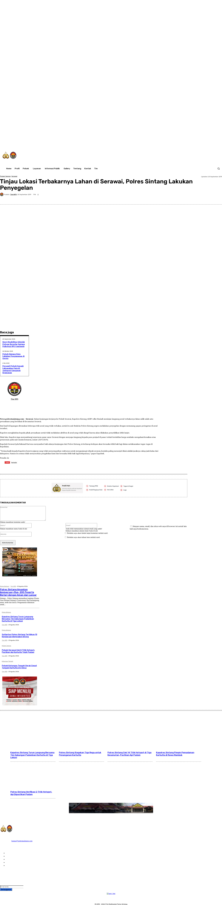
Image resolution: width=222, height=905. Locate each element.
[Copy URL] (209, 199)
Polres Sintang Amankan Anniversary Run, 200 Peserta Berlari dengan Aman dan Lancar (18, 592)
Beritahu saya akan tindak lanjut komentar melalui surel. (87, 533)
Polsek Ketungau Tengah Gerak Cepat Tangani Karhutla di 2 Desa (19, 667)
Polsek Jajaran (5, 176)
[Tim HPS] (2, 194)
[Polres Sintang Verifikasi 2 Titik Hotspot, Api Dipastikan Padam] (33, 774)
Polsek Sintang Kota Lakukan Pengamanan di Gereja (13, 356)
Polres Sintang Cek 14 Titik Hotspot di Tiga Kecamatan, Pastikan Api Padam (129, 753)
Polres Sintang (4, 586)
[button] (218, 168)
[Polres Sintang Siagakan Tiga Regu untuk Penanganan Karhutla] (81, 735)
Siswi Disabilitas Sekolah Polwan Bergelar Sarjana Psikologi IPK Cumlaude (13, 344)
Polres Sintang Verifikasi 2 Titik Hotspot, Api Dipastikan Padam (31, 793)
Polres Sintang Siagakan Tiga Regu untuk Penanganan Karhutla (80, 753)
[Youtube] (198, 144)
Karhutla (14, 462)
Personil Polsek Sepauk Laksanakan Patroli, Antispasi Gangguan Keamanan (13, 369)
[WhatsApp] (193, 144)
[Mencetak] (201, 199)
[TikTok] (184, 144)
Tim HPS (13, 194)
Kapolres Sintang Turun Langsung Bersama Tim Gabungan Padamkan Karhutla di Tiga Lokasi (18, 619)
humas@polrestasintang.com (21, 841)
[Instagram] (179, 144)
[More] (218, 198)
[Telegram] (193, 199)
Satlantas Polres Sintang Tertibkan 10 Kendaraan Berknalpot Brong (19, 635)
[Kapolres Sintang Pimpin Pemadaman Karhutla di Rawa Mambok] (178, 735)
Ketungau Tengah (7, 661)
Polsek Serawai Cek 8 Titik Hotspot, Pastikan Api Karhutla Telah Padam (18, 651)
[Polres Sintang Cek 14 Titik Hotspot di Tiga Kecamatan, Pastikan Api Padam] (130, 735)
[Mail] (13, 403)
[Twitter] (189, 144)
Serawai (14, 176)
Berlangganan (6, 889)
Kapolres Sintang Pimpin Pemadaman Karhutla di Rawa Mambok (175, 753)
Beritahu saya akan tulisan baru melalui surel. (83, 537)
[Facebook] (174, 144)
